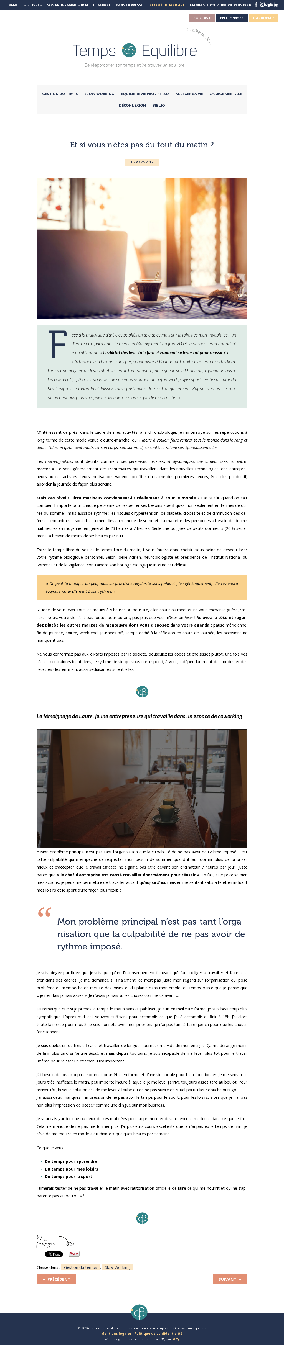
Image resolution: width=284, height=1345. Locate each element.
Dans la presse (129, 5)
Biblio (159, 105)
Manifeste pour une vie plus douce (222, 5)
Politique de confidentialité (159, 1333)
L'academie (263, 17)
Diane (12, 5)
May (175, 1339)
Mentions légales (117, 1333)
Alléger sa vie (189, 93)
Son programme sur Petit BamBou (78, 5)
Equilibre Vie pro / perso (145, 93)
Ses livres (33, 5)
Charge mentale (225, 93)
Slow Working (99, 93)
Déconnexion (132, 105)
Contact (268, 5)
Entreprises (232, 17)
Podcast (202, 17)
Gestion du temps (60, 93)
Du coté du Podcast (166, 5)
